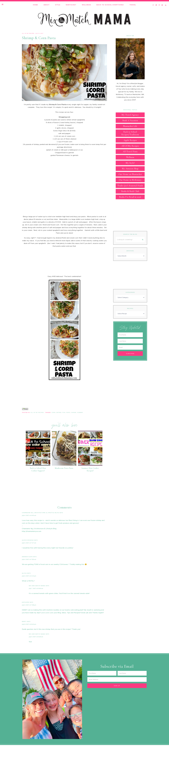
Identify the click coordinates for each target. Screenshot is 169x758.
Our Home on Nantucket (130, 174)
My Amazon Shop (130, 168)
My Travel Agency (130, 115)
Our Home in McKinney (130, 180)
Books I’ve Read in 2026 (130, 197)
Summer (80, 412)
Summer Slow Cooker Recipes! (90, 469)
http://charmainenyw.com (31, 531)
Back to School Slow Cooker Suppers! (38, 469)
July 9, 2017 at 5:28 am (36, 636)
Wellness (130, 157)
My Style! (130, 163)
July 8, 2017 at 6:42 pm (29, 624)
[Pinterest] (159, 2)
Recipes (130, 308)
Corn (53, 412)
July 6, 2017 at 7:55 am (29, 559)
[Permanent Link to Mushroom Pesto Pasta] (64, 465)
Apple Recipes (130, 140)
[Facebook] (153, 2)
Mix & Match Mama (84, 19)
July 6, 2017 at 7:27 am (29, 543)
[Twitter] (156, 2)
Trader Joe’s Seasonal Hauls (130, 185)
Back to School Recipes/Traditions (130, 133)
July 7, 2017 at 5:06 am (36, 588)
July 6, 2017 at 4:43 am (29, 515)
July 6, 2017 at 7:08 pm (29, 605)
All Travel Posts (130, 151)
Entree (58, 412)
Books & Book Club (130, 191)
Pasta (68, 412)
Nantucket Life (130, 126)
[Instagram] (162, 2)
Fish (63, 412)
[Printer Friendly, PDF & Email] (25, 409)
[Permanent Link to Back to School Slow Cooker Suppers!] (38, 465)
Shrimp (73, 412)
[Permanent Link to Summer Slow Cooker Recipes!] (90, 465)
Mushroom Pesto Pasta (64, 468)
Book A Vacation (130, 120)
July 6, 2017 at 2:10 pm (29, 576)
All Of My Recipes (28, 33)
